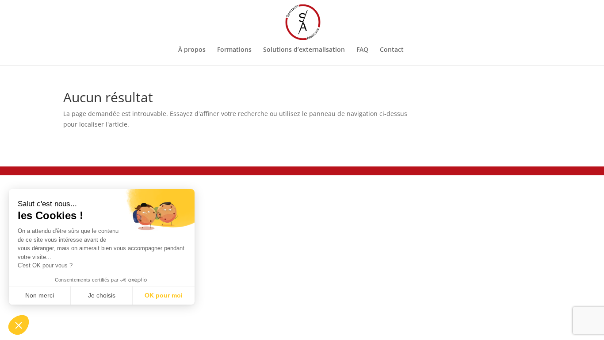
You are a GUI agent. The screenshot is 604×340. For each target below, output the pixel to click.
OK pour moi (164, 295)
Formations (234, 50)
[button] (18, 325)
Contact (392, 50)
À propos (192, 50)
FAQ (362, 50)
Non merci (39, 295)
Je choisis (101, 295)
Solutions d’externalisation (304, 50)
